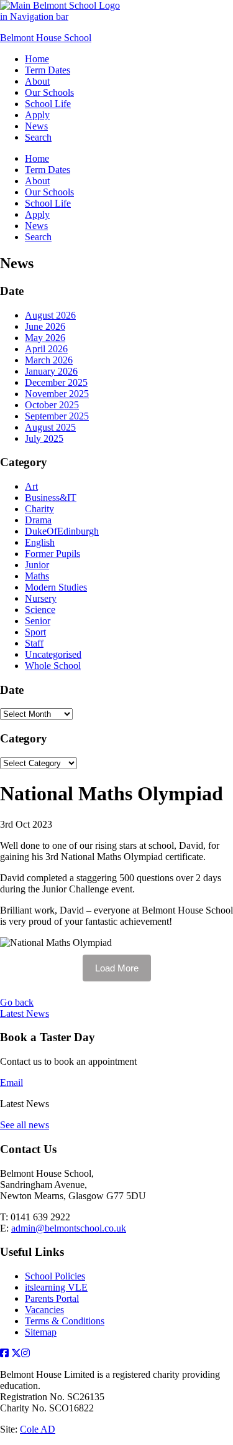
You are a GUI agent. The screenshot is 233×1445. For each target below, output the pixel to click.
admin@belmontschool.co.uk (68, 1228)
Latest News (24, 1013)
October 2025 (52, 405)
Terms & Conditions (64, 1321)
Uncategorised (53, 654)
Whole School (53, 665)
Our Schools (49, 92)
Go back (17, 1002)
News (36, 126)
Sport (35, 632)
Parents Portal (52, 1298)
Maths (37, 576)
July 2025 (44, 438)
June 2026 (45, 326)
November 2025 (57, 393)
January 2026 (51, 371)
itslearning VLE (56, 1287)
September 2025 (57, 416)
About (37, 81)
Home (37, 59)
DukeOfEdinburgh (62, 531)
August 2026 (50, 315)
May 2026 (45, 337)
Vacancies (44, 1309)
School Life (48, 103)
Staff (34, 643)
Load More (117, 968)
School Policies (55, 1276)
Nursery (41, 598)
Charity (39, 508)
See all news (24, 1125)
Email (11, 1082)
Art (31, 486)
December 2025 (56, 382)
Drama (38, 520)
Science (40, 609)
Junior (37, 564)
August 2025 (50, 427)
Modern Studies (56, 587)
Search (38, 137)
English (40, 542)
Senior (37, 620)
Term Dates (47, 70)
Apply (37, 115)
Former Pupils (52, 553)
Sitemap (41, 1332)
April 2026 (46, 349)
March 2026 (49, 360)
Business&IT (50, 497)
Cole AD (37, 1429)
